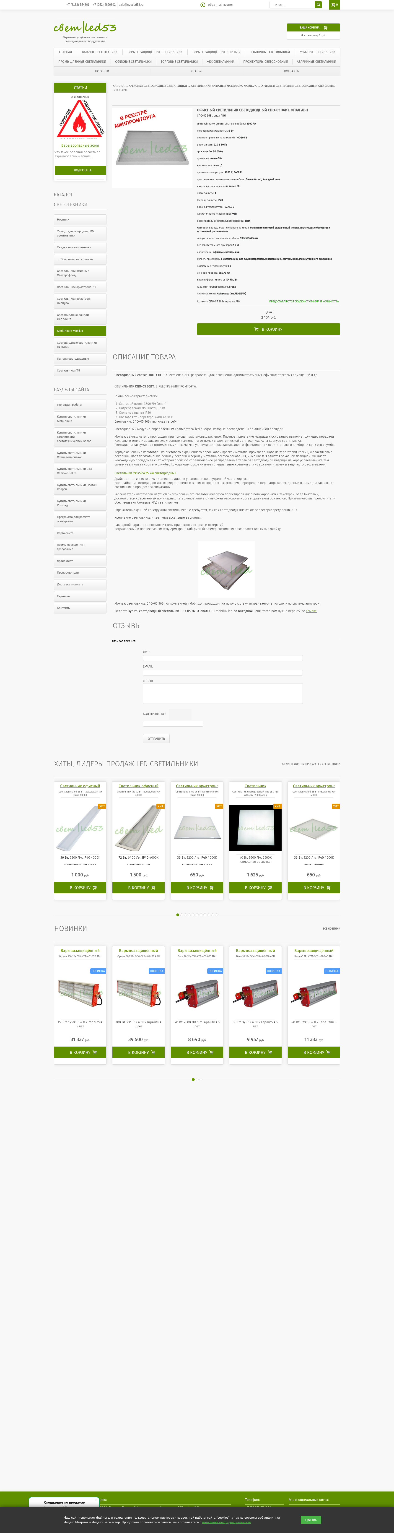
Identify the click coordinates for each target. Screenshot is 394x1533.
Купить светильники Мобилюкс (71, 419)
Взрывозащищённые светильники (155, 52)
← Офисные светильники (75, 259)
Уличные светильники (317, 52)
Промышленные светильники (82, 62)
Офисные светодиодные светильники (158, 85)
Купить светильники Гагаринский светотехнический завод (74, 437)
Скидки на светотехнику (74, 247)
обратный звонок (220, 5)
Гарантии (63, 596)
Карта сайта (65, 533)
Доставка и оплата (70, 584)
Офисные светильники (133, 62)
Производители (68, 572)
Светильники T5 (68, 370)
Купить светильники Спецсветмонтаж (71, 455)
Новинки (63, 219)
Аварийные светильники (316, 62)
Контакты (291, 71)
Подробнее (83, 170)
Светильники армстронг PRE (77, 287)
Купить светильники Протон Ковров (77, 487)
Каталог (119, 85)
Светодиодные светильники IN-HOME (77, 345)
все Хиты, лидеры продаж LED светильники (310, 764)
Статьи (196, 71)
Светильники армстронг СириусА (74, 301)
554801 (77, 4)
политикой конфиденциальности (226, 1522)
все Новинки (331, 928)
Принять (311, 1520)
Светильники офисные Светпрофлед (73, 273)
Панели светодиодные (73, 358)
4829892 (104, 4)
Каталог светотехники (99, 52)
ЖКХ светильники (220, 62)
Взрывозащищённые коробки (217, 52)
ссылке (311, 611)
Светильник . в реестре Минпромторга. (155, 386)
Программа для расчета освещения (73, 519)
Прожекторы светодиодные (265, 62)
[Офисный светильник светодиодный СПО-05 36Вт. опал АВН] (226, 569)
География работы (69, 404)
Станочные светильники (270, 52)
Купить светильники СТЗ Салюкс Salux (74, 471)
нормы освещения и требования (71, 547)
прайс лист (65, 561)
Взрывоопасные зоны (80, 145)
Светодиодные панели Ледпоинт (73, 317)
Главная (65, 52)
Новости (102, 71)
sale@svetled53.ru (131, 4)
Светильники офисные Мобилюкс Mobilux (224, 85)
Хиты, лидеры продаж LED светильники (75, 233)
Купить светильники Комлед (71, 503)
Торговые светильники (179, 62)
